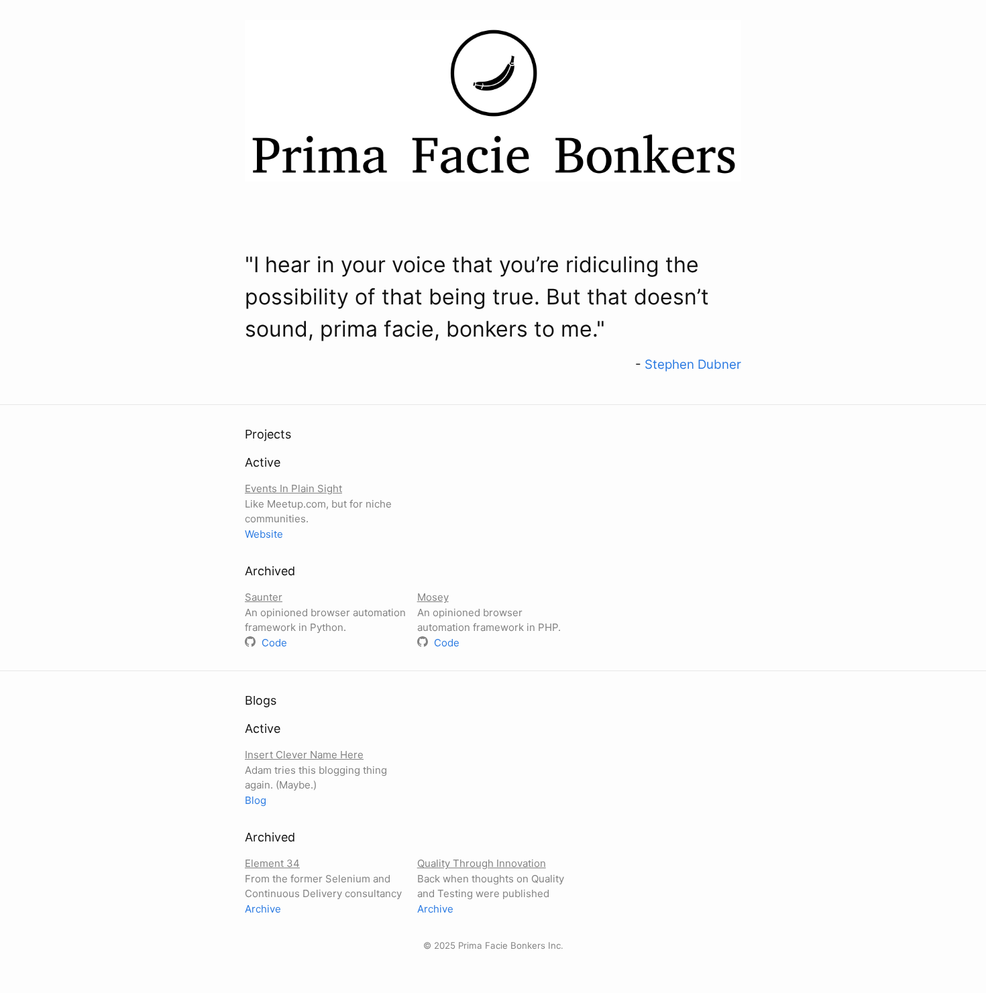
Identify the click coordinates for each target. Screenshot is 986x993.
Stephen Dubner (693, 364)
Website (264, 534)
